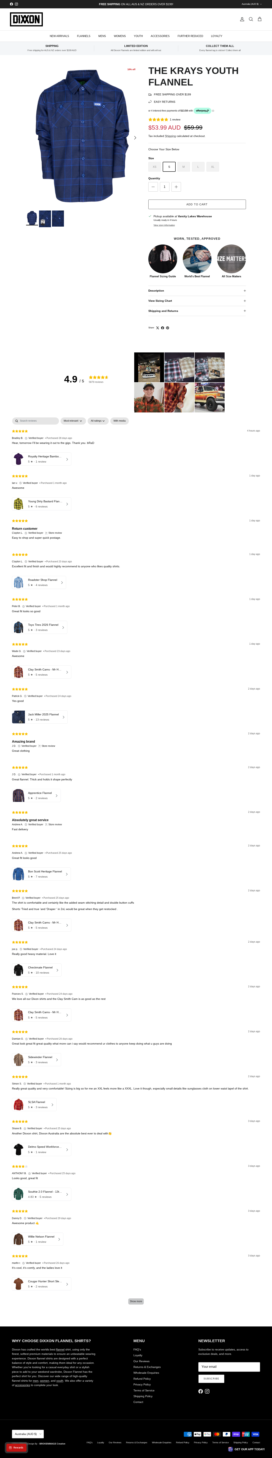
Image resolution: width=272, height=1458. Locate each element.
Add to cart (197, 204)
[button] (149, 367)
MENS (102, 36)
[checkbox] (119, 421)
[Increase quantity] (176, 187)
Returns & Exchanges (147, 1367)
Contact (138, 1402)
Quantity (154, 178)
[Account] (241, 19)
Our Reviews (141, 1361)
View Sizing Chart (160, 300)
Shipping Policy (143, 1396)
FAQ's (137, 1349)
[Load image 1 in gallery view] (83, 136)
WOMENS (120, 36)
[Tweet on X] (157, 327)
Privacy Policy (142, 1384)
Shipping (170, 136)
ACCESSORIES (160, 36)
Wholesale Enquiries (146, 1372)
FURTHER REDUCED (190, 36)
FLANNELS (83, 36)
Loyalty (137, 1355)
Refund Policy (142, 1378)
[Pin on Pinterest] (167, 327)
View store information (164, 225)
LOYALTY (216, 36)
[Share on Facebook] (162, 327)
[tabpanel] (136, 863)
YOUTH (138, 36)
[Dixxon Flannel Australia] (26, 19)
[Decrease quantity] (153, 187)
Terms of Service (144, 1390)
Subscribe (211, 1378)
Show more (136, 1301)
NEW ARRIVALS (59, 36)
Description (156, 290)
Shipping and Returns (163, 310)
